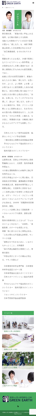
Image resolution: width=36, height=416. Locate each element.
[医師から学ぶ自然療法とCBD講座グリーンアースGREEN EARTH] (11, 2)
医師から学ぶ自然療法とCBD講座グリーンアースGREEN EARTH (17, 412)
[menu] (33, 3)
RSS (18, 406)
